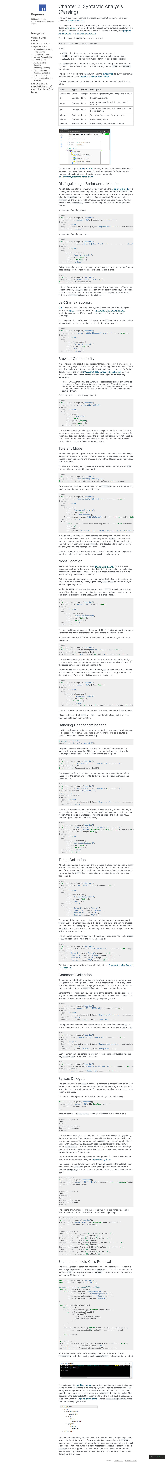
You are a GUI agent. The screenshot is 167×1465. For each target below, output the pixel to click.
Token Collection (40, 70)
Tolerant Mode (40, 60)
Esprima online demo (87, 1399)
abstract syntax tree (104, 566)
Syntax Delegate (40, 75)
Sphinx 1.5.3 (118, 1461)
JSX (60, 307)
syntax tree (71, 28)
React (71, 310)
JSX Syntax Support (42, 54)
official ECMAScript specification (110, 310)
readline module (84, 1385)
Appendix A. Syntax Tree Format (94, 77)
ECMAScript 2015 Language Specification (102, 372)
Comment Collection (42, 73)
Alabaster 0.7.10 (131, 1461)
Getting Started (86, 168)
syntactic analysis (76, 21)
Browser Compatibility (43, 57)
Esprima (37, 14)
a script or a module (121, 189)
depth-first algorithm (101, 1159)
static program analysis (85, 33)
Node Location (40, 62)
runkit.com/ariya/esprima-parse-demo (76, 177)
